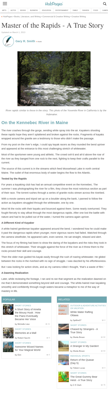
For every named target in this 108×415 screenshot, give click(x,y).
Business (34, 10)
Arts (4, 10)
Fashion (85, 10)
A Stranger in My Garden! (84, 346)
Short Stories (78, 325)
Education (46, 10)
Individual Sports (80, 356)
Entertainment (61, 10)
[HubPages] (54, 4)
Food (95, 10)
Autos (13, 10)
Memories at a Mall (25, 333)
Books (23, 10)
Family (75, 10)
